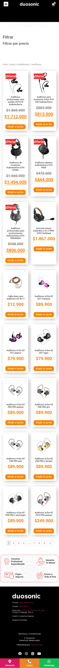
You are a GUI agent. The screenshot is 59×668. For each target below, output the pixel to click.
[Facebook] (20, 653)
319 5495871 (24, 606)
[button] (6, 4)
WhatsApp (49, 665)
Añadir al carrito (15, 126)
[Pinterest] (33, 653)
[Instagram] (26, 653)
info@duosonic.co (26, 602)
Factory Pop (36, 645)
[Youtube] (39, 653)
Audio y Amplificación (19, 64)
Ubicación (10, 665)
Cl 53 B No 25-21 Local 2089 (33, 610)
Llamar (29, 665)
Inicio (5, 64)
